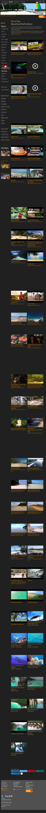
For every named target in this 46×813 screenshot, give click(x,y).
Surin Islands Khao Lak (20, 245)
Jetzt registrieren (39, 10)
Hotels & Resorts (5, 137)
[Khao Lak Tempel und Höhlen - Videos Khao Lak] (19, 426)
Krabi (3, 115)
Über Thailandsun (16, 782)
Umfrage (27, 783)
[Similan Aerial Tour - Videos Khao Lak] (19, 708)
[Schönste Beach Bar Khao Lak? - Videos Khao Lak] (19, 51)
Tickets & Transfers (6, 140)
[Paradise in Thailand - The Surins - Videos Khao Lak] (19, 240)
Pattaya (3, 120)
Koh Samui (4, 112)
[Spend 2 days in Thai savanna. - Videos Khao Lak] (19, 95)
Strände (3, 31)
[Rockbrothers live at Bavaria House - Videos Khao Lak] (35, 343)
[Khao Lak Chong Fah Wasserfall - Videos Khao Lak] (19, 405)
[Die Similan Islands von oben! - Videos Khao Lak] (35, 686)
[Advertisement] (28, 114)
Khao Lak (12, 16)
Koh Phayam (4, 58)
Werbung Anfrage (29, 788)
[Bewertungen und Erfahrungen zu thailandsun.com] (7, 790)
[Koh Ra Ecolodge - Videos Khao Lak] (19, 466)
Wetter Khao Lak (4, 79)
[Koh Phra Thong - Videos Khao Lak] (35, 70)
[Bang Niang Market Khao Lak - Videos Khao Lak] (35, 51)
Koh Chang (4, 109)
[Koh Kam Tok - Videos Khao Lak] (19, 135)
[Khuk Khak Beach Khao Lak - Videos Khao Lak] (19, 510)
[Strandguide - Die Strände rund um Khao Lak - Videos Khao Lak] (19, 554)
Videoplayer (18, 34)
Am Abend (3, 37)
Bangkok (3, 101)
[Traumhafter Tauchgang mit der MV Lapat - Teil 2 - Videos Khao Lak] (35, 620)
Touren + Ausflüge (5, 39)
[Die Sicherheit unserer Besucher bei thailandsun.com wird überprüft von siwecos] (17, 789)
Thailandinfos (17, 2)
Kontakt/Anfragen (29, 782)
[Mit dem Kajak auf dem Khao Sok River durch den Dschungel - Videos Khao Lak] (35, 383)
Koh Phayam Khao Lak (37, 183)
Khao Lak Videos (4, 71)
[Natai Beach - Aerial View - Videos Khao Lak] (19, 622)
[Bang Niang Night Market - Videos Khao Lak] (35, 156)
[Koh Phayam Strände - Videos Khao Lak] (19, 321)
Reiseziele (11, 2)
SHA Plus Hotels (4, 44)
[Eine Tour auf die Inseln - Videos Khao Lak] (35, 321)
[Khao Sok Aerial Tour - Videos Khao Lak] (35, 708)
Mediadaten (28, 786)
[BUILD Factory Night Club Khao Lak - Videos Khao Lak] (19, 73)
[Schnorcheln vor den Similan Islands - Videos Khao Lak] (35, 642)
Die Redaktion (16, 783)
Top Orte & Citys (5, 134)
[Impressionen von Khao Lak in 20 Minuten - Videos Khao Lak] (35, 554)
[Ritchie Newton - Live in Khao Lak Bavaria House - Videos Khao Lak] (19, 383)
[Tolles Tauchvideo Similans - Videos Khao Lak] (35, 664)
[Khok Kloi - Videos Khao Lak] (35, 579)
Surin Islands (4, 55)
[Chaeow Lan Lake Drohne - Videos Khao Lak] (19, 732)
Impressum (15, 785)
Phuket (3, 123)
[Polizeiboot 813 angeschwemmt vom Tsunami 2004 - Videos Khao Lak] (35, 426)
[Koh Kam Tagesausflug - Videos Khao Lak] (35, 466)
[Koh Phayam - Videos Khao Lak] (35, 262)
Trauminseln (4, 131)
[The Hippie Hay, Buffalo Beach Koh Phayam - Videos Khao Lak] (35, 178)
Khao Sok (3, 50)
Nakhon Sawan (5, 118)
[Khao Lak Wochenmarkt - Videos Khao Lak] (19, 343)
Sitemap (3, 798)
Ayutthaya (4, 98)
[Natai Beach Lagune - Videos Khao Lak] (35, 600)
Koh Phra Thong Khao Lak (37, 73)
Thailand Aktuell (26, 32)
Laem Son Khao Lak (19, 138)
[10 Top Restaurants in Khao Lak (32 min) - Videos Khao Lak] (19, 299)
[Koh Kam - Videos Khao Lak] (19, 178)
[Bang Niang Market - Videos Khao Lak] (19, 156)
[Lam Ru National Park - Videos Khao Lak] (35, 218)
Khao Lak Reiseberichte (5, 90)
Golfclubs (3, 76)
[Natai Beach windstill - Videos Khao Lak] (19, 600)
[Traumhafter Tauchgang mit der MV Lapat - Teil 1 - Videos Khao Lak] (19, 642)
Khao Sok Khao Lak (36, 97)
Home (1, 16)
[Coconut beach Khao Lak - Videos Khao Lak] (35, 488)
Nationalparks (4, 73)
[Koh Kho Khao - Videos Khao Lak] (35, 302)
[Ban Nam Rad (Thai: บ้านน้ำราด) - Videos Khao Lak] (35, 92)
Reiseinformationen (5, 29)
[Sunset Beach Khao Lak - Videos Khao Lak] (35, 532)
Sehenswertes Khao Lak (20, 160)
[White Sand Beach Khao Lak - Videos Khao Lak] (19, 488)
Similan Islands (4, 52)
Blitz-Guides (23, 2)
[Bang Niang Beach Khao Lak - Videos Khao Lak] (35, 510)
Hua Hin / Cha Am (6, 107)
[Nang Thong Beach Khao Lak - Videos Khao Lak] (19, 532)
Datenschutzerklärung (17, 786)
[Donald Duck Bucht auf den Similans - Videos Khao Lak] (19, 686)
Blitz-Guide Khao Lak (5, 81)
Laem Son (3, 60)
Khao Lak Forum (4, 87)
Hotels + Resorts (4, 42)
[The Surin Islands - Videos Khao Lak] (19, 259)
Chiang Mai (4, 104)
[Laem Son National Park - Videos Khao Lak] (35, 135)
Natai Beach (4, 47)
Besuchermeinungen (29, 785)
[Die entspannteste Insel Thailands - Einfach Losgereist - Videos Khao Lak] (19, 579)
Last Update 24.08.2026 (6, 799)
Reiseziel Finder (5, 129)
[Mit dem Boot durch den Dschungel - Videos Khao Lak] (19, 751)
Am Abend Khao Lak (19, 54)
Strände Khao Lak (36, 305)
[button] (15, 771)
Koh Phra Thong (4, 63)
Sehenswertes (4, 34)
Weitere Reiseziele (5, 96)
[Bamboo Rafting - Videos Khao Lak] (19, 218)
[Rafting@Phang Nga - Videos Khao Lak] (35, 405)
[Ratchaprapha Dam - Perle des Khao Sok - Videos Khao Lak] (35, 730)
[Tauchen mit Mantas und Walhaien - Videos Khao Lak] (19, 664)
